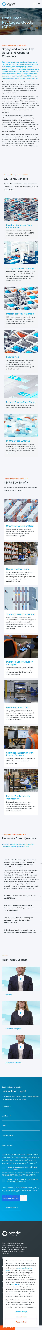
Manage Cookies (7, 1328)
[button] (21, 978)
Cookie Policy (15, 1284)
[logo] (11, 1233)
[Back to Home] (9, 4)
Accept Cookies (21, 1317)
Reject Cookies (21, 1322)
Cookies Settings (21, 1312)
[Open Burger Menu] (39, 4)
